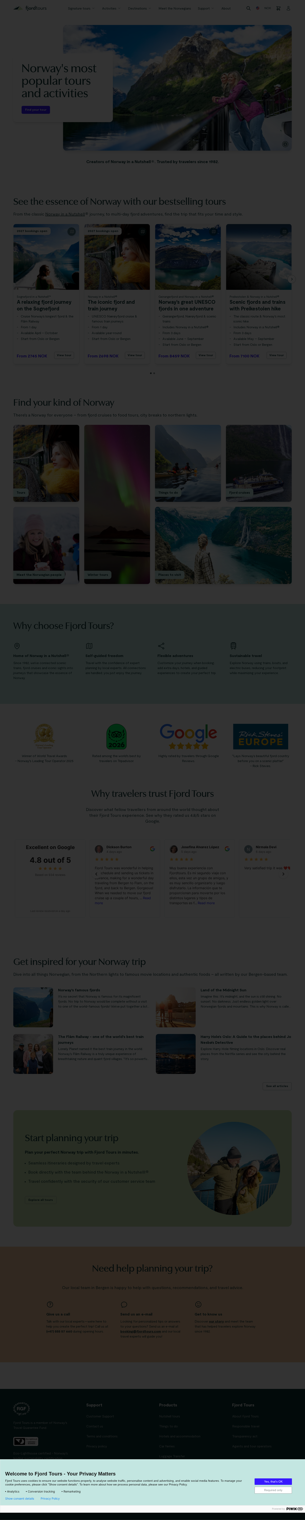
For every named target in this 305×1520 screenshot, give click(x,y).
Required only (273, 1490)
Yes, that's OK (273, 1481)
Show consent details (19, 1498)
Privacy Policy (50, 1498)
